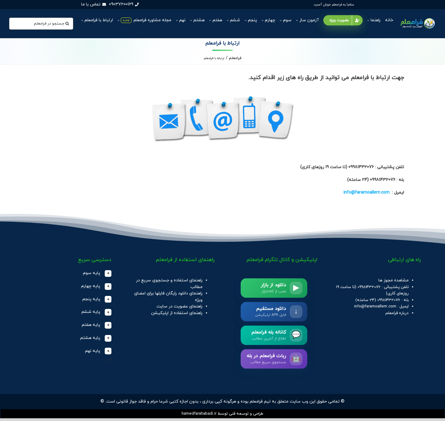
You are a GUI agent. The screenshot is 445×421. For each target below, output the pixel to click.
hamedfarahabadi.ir (199, 413)
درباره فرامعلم (397, 313)
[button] (67, 273)
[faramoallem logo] (417, 18)
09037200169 (121, 4)
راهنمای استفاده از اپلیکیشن (177, 313)
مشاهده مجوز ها (393, 280)
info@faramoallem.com (367, 192)
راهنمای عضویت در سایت (180, 306)
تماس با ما (91, 4)
